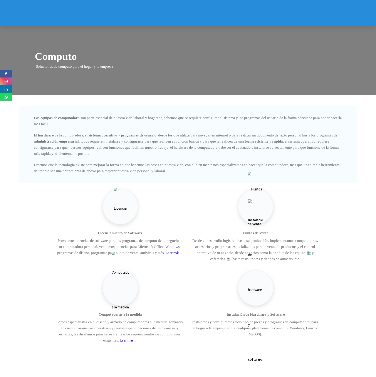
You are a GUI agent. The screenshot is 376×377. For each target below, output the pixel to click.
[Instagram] (6, 81)
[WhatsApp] (6, 97)
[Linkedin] (6, 89)
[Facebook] (6, 73)
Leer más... (173, 253)
